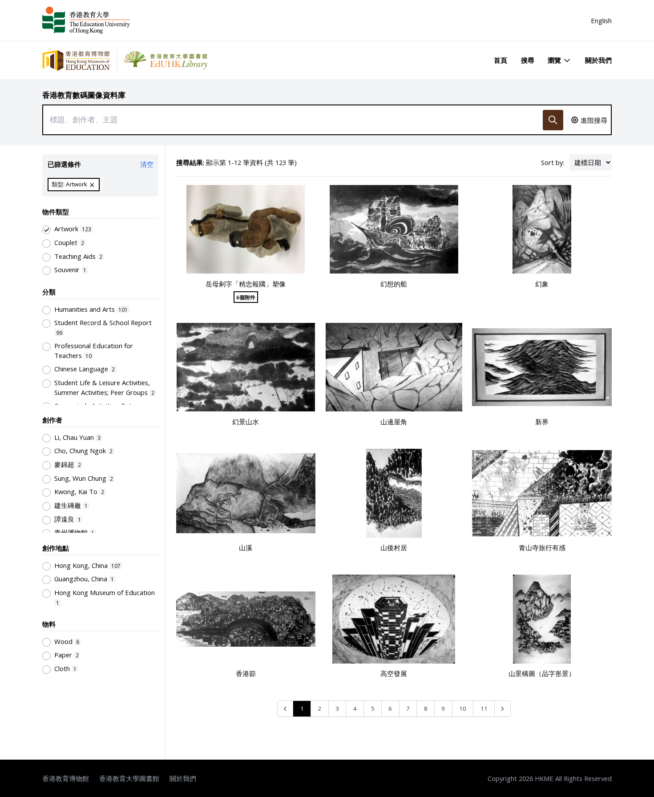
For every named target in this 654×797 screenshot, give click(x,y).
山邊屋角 (393, 421)
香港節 (246, 673)
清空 (146, 164)
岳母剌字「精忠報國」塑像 (246, 283)
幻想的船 (393, 283)
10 (462, 708)
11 (484, 708)
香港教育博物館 (65, 778)
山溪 (245, 547)
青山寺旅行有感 (542, 547)
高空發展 (393, 673)
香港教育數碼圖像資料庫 (83, 95)
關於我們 (598, 60)
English (601, 20)
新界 (542, 421)
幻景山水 (245, 421)
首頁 (500, 60)
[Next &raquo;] (502, 708)
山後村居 (393, 547)
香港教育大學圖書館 (129, 778)
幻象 (542, 283)
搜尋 (527, 60)
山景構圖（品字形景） (542, 673)
